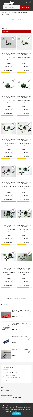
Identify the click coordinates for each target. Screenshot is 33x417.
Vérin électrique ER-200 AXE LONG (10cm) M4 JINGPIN (20, 350)
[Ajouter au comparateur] (9, 66)
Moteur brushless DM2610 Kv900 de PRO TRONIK (24, 269)
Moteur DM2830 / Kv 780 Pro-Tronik (8, 269)
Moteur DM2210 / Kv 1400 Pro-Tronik (9, 183)
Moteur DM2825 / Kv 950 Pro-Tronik (8, 226)
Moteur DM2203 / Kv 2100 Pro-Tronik (9, 54)
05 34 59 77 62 (10, 372)
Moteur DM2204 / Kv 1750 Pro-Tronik (24, 54)
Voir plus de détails (21, 411)
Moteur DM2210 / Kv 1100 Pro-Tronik (9, 140)
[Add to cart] (11, 66)
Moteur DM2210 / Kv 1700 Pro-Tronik (24, 140)
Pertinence (17, 32)
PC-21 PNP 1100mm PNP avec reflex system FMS (20, 311)
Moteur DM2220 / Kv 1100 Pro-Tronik (24, 226)
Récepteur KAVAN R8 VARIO (20, 336)
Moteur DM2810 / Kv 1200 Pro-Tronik (24, 183)
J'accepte (16, 413)
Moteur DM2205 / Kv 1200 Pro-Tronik (9, 97)
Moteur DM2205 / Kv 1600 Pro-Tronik (24, 97)
